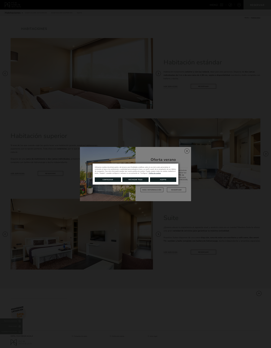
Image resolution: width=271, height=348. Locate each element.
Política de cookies (155, 173)
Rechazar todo (135, 180)
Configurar (108, 180)
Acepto (163, 180)
